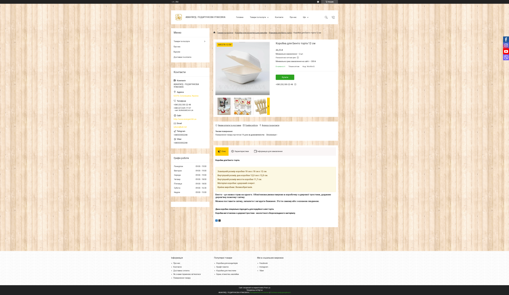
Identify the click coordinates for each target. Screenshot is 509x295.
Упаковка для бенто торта (280, 33)
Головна (239, 17)
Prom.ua (267, 288)
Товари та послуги (258, 17)
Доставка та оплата (182, 57)
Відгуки (177, 52)
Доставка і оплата (181, 271)
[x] (219, 221)
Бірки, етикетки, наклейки (227, 274)
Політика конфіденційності (280, 292)
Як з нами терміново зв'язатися (187, 274)
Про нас (293, 17)
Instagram (264, 267)
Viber (262, 271)
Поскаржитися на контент (259, 292)
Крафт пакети (222, 267)
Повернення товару (182, 278)
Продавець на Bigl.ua (255, 290)
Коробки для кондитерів (227, 263)
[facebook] (216, 221)
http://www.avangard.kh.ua (185, 119)
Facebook (264, 263)
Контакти (279, 17)
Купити (285, 77)
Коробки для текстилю (226, 271)
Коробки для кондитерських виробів (251, 33)
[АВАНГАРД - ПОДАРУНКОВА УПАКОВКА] (179, 17)
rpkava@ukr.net (180, 127)
